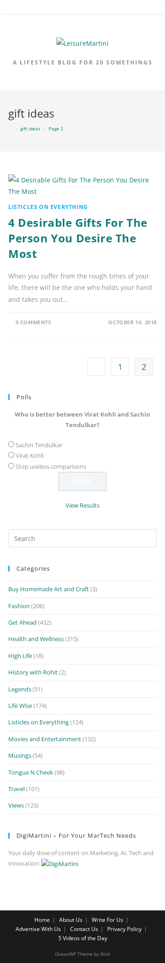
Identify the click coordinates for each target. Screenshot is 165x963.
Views (16, 805)
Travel (16, 789)
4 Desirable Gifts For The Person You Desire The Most (78, 238)
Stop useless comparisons (51, 466)
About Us (70, 920)
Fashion (19, 606)
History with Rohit (33, 672)
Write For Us (107, 920)
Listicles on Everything (48, 207)
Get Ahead (22, 622)
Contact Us (84, 929)
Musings (19, 755)
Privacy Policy (124, 929)
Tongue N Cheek (30, 772)
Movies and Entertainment (44, 739)
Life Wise (20, 705)
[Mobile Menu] (83, 8)
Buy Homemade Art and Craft (48, 589)
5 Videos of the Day (82, 938)
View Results (82, 505)
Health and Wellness (36, 639)
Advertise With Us (38, 929)
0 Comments (33, 322)
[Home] (10, 128)
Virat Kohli (30, 455)
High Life (20, 656)
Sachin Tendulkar (39, 445)
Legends (19, 689)
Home (42, 920)
